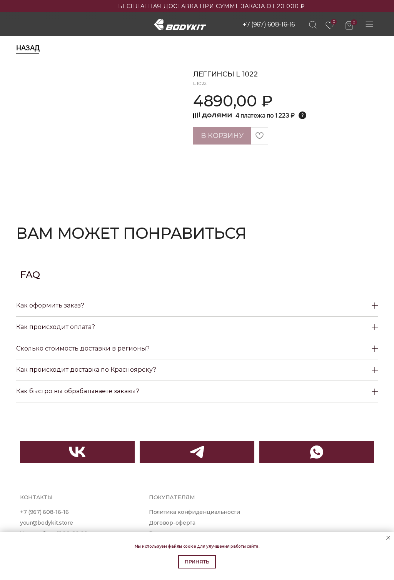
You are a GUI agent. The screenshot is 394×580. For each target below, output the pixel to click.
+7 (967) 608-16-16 (268, 24)
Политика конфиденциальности (194, 512)
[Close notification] (388, 538)
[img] (312, 24)
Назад (27, 48)
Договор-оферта (172, 522)
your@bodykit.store (46, 522)
